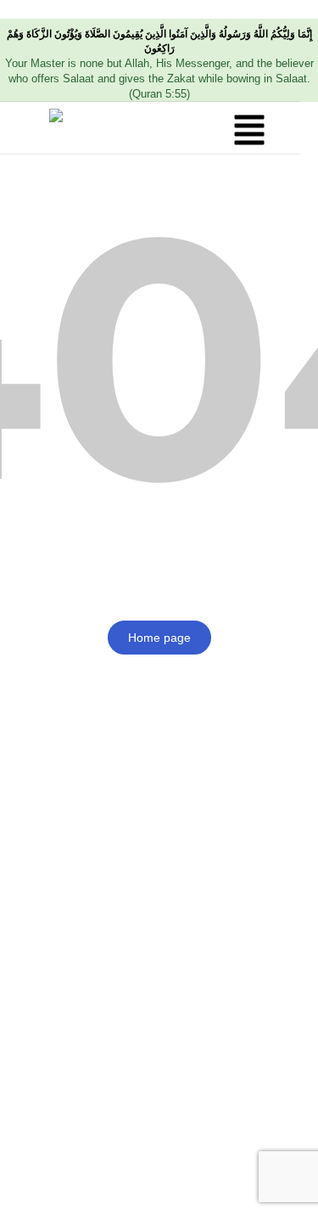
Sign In (165, 1184)
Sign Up (118, 1184)
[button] (249, 131)
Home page (159, 637)
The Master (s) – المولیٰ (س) (83, 9)
